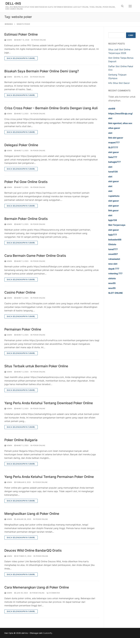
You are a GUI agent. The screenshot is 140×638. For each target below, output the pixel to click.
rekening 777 (115, 273)
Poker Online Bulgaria (20, 440)
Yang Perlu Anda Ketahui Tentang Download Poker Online (48, 403)
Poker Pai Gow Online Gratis (26, 182)
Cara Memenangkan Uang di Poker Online (36, 587)
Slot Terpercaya (116, 225)
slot (110, 118)
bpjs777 (112, 234)
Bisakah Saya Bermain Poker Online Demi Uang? (41, 71)
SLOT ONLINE (115, 293)
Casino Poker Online (19, 292)
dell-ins (13, 3)
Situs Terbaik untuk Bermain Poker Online (36, 366)
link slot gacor (115, 137)
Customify (47, 633)
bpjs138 (112, 220)
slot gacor (113, 152)
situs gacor (114, 128)
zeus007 (113, 254)
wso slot (112, 263)
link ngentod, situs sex (120, 123)
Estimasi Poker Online (21, 34)
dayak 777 (113, 268)
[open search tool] (122, 6)
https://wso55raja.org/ (120, 113)
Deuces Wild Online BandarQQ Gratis (33, 550)
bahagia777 (114, 162)
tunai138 (113, 171)
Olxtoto (112, 244)
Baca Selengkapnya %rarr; (21, 58)
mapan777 (114, 142)
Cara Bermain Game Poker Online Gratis (35, 256)
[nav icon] (130, 6)
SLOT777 (113, 147)
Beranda (9, 24)
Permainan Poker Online (22, 329)
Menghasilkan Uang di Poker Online (31, 514)
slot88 (111, 108)
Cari (130, 35)
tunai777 (113, 249)
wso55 (112, 283)
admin (9, 40)
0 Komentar (54, 593)
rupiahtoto (113, 196)
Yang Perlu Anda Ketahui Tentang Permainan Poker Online (49, 477)
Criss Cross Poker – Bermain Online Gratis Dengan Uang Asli (51, 108)
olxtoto (112, 278)
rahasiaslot (114, 259)
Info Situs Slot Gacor (119, 83)
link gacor (113, 210)
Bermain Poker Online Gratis (26, 219)
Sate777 (112, 157)
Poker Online (39, 40)
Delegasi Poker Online (21, 145)
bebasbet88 (114, 239)
